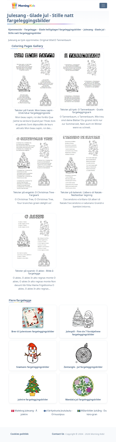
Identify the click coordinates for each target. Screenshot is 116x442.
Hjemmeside (15, 29)
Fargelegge (30, 29)
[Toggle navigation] (103, 5)
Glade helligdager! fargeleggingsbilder (60, 29)
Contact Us (58, 433)
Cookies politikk (19, 433)
